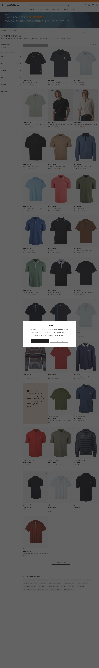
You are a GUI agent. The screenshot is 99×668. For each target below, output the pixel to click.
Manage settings (58, 341)
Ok (39, 341)
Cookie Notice (58, 335)
